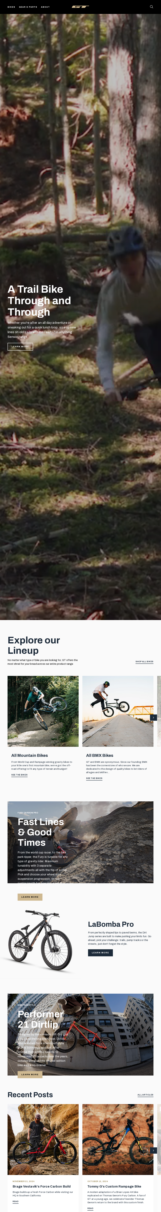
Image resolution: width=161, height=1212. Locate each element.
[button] (153, 717)
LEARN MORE (30, 897)
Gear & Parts (28, 7)
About (45, 7)
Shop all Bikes (144, 662)
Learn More (20, 347)
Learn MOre (30, 1074)
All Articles (145, 1095)
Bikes (11, 7)
